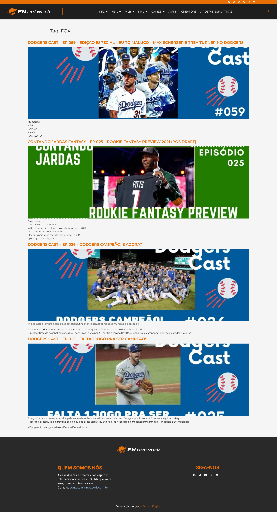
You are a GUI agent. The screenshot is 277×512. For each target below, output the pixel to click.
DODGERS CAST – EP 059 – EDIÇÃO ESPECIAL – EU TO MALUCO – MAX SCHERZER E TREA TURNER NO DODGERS (136, 42)
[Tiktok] (249, 2)
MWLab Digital (151, 506)
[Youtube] (205, 475)
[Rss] (244, 2)
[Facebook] (229, 2)
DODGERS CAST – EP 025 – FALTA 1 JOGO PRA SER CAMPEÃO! (87, 339)
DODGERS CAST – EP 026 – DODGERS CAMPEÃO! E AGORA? (85, 244)
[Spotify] (216, 475)
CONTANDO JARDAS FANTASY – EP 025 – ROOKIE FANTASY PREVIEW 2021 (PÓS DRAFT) (112, 141)
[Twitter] (234, 2)
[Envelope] (254, 2)
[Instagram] (239, 2)
